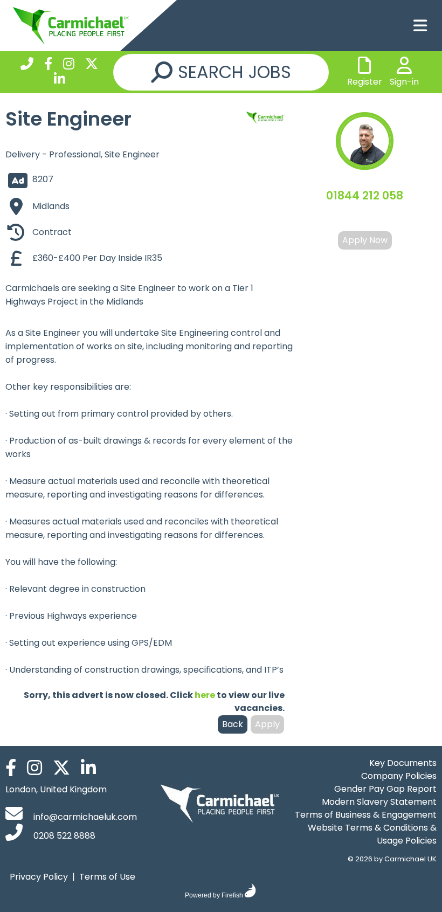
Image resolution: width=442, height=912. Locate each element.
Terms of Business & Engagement (366, 815)
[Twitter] (91, 65)
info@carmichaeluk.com (84, 817)
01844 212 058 (364, 195)
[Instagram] (69, 65)
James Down (365, 217)
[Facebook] (48, 65)
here (205, 695)
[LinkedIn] (60, 80)
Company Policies (399, 776)
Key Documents (403, 763)
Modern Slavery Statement (379, 802)
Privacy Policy (39, 876)
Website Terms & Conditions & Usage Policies (372, 834)
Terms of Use (107, 876)
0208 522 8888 (63, 836)
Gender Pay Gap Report (385, 789)
